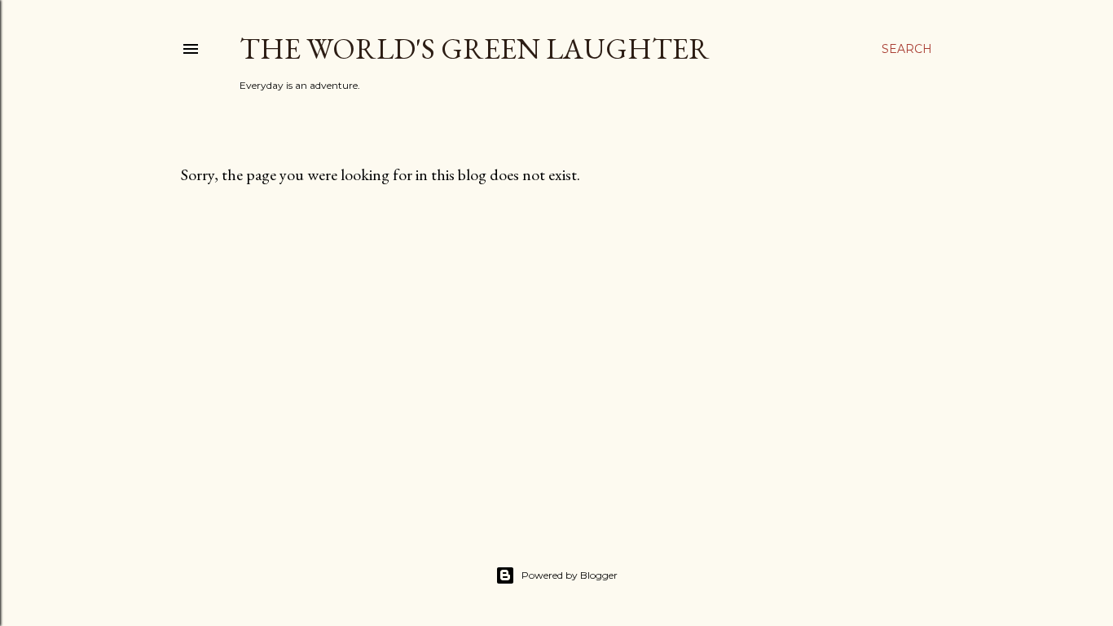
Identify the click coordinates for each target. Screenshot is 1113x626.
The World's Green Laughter (475, 48)
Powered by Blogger (569, 575)
